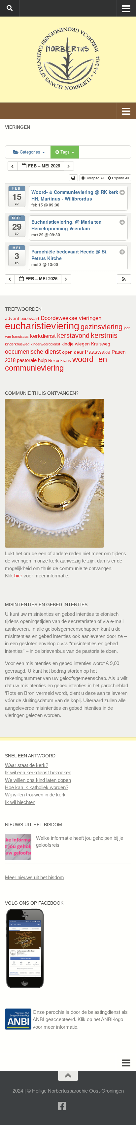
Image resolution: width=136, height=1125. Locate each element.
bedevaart (29, 318)
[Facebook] (62, 1106)
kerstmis (104, 335)
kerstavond (73, 335)
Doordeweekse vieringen (71, 318)
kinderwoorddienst (45, 344)
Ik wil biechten (20, 802)
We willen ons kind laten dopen (38, 780)
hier (18, 575)
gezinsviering (101, 327)
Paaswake (97, 352)
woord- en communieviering (56, 363)
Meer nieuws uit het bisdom (34, 877)
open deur (73, 352)
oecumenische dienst (33, 351)
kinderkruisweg (17, 344)
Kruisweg (100, 343)
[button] (123, 279)
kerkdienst (43, 336)
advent (12, 318)
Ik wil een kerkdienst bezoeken (38, 772)
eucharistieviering (42, 325)
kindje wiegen (75, 343)
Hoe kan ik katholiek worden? (36, 787)
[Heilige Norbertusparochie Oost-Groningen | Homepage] (68, 59)
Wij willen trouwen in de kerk (35, 794)
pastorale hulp (32, 360)
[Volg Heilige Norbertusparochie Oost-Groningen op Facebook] (25, 986)
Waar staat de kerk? (26, 765)
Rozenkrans (59, 360)
